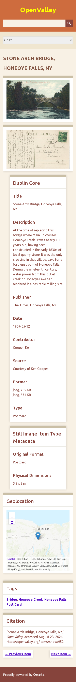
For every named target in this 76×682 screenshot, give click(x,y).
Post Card (14, 604)
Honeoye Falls (55, 599)
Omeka (38, 674)
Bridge (11, 599)
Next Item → (61, 654)
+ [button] (12, 515)
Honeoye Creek (31, 599)
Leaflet (11, 558)
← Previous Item (18, 654)
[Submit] (69, 23)
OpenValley (38, 9)
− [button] (12, 521)
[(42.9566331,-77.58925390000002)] (38, 536)
